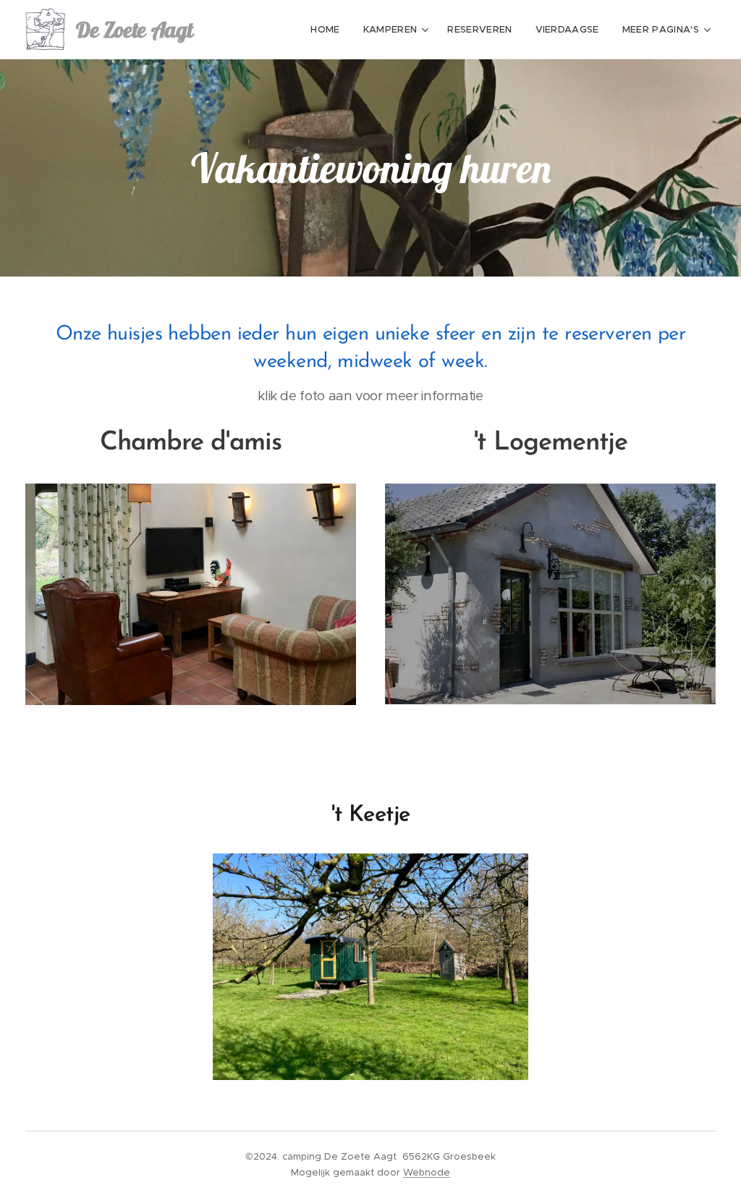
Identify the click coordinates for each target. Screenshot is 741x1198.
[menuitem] (329, 30)
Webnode (426, 1172)
